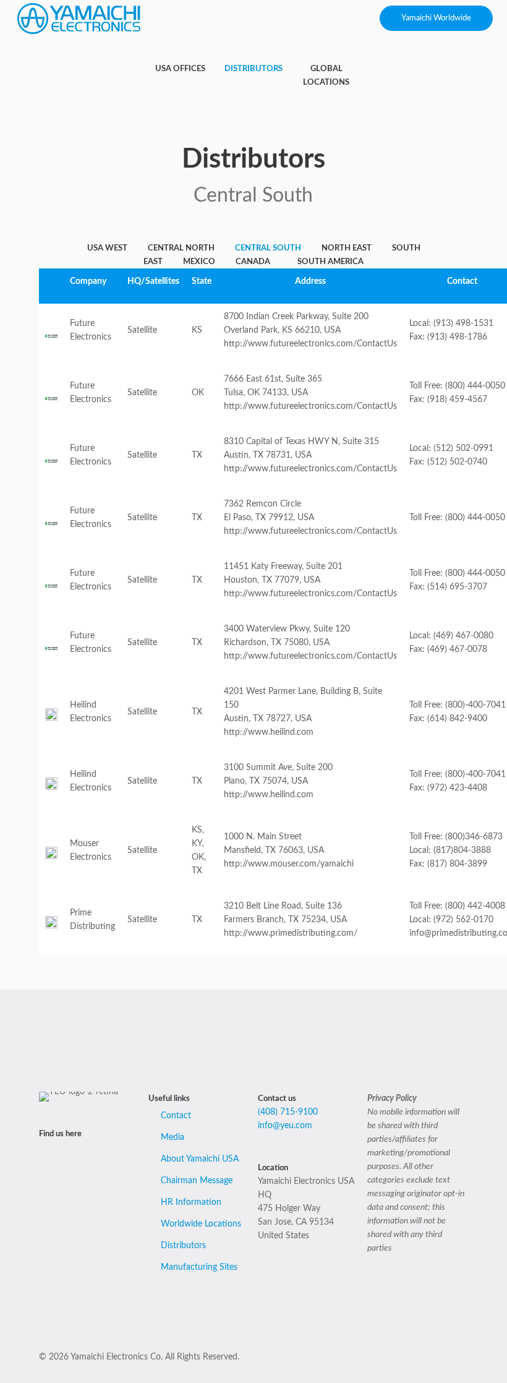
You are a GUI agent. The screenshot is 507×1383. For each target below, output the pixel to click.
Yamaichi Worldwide (436, 18)
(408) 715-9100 (288, 1112)
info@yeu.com (285, 1125)
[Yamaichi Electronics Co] (79, 18)
